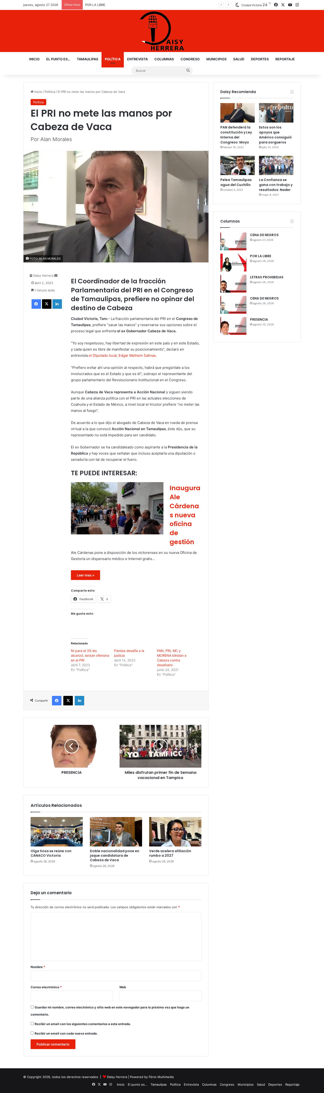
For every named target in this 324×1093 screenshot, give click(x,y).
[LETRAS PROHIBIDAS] (233, 284)
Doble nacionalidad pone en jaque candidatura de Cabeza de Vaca (114, 855)
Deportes (260, 59)
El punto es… (58, 59)
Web (122, 987)
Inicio (34, 59)
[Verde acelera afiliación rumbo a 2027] (175, 831)
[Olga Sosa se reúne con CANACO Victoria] (57, 831)
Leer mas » (85, 575)
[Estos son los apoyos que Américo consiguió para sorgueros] (276, 113)
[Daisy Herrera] (162, 31)
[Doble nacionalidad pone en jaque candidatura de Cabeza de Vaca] (116, 831)
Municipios (216, 59)
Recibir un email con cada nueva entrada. (66, 1033)
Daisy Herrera (43, 275)
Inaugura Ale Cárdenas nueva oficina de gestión (185, 515)
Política (112, 59)
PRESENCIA (259, 319)
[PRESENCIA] (233, 326)
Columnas (164, 59)
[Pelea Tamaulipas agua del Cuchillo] (237, 165)
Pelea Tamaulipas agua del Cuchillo (236, 182)
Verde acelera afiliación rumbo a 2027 (170, 853)
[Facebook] (36, 304)
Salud (238, 59)
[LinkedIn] (57, 304)
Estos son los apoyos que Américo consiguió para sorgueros (275, 135)
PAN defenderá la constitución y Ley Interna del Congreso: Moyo (236, 135)
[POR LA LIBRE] (233, 262)
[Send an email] (55, 275)
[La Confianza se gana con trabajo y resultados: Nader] (276, 165)
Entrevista (137, 59)
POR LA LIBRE (260, 256)
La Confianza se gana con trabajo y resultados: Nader (275, 184)
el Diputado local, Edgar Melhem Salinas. (122, 355)
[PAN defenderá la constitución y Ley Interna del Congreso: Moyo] (237, 113)
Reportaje (285, 59)
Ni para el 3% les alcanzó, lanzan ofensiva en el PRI (90, 655)
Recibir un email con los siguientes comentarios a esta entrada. (83, 1024)
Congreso (190, 59)
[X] (46, 304)
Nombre (38, 967)
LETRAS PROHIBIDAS (100, 5)
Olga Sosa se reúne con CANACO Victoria (51, 853)
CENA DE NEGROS (264, 235)
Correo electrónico (46, 987)
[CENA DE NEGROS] (233, 241)
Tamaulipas (87, 59)
